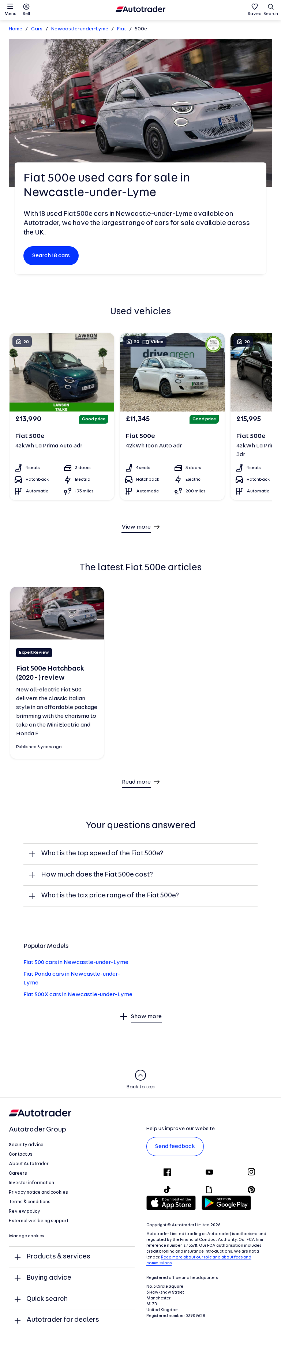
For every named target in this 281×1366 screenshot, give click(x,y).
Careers (18, 1173)
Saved (255, 14)
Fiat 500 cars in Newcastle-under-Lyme (75, 962)
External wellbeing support (38, 1221)
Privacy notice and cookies (38, 1192)
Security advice (26, 1144)
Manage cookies (26, 1236)
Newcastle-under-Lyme (79, 29)
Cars (36, 29)
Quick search (47, 1299)
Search (270, 14)
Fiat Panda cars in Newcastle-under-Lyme (71, 978)
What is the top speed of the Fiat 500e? (102, 853)
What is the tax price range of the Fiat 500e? (110, 895)
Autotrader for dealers (62, 1320)
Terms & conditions (29, 1202)
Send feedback (175, 1146)
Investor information (31, 1183)
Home (15, 29)
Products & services (58, 1256)
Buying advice (48, 1278)
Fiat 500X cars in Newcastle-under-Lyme (77, 995)
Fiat (121, 29)
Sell (26, 14)
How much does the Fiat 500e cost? (97, 874)
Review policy (24, 1211)
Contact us (21, 1154)
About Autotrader (29, 1164)
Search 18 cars (51, 256)
